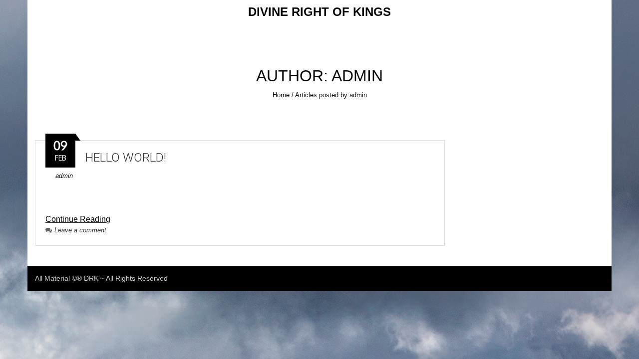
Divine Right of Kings (319, 11)
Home (281, 95)
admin (64, 176)
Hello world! (125, 158)
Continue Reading (77, 219)
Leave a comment (80, 230)
